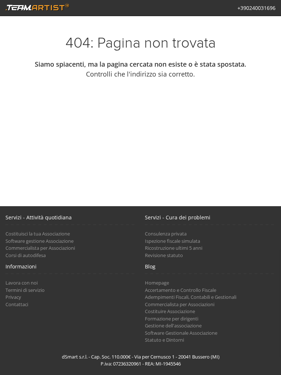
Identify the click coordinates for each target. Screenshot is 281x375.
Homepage (157, 282)
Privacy (13, 297)
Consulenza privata (166, 233)
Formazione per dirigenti (171, 318)
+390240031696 (256, 7)
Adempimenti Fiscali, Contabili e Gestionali (190, 297)
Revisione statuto (164, 255)
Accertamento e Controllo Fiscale (180, 290)
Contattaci (16, 304)
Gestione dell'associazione (173, 325)
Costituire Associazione (170, 311)
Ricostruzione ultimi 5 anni (173, 248)
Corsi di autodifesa (25, 255)
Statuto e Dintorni (164, 340)
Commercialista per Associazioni (40, 248)
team (37, 7)
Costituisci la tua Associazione (37, 233)
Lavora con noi (21, 282)
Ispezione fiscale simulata (172, 241)
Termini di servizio (25, 290)
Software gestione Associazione (39, 241)
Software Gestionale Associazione (181, 333)
